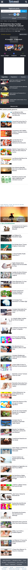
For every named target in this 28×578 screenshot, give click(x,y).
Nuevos (23, 77)
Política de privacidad (14, 569)
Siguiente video (23, 34)
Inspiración (12, 564)
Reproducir (19, 39)
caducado (11, 206)
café (14, 204)
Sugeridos (5, 77)
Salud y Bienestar (7, 560)
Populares (14, 77)
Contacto (5, 567)
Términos (19, 17)
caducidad (6, 206)
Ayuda (11, 567)
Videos (5, 21)
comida (10, 204)
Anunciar (24, 569)
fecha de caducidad (19, 204)
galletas (2, 206)
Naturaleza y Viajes (16, 560)
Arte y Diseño (20, 562)
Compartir (10, 39)
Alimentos (6, 204)
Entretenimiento (11, 562)
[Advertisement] (14, 65)
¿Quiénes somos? (19, 567)
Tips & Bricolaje (13, 21)
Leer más (17, 31)
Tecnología (19, 564)
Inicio (1, 21)
